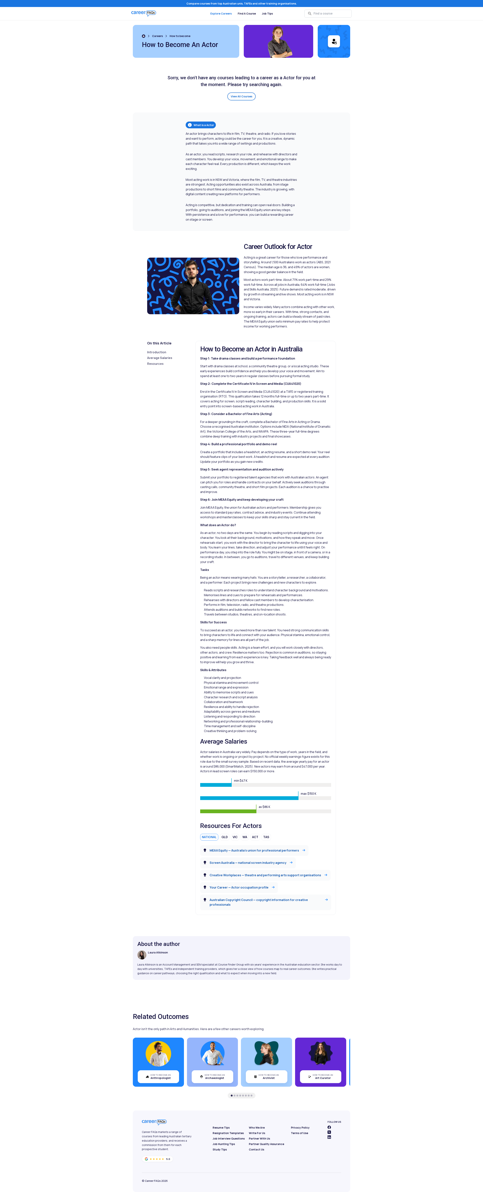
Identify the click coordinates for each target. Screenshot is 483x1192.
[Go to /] (143, 36)
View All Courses (241, 96)
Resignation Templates (228, 1133)
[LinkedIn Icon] (329, 1137)
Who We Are (257, 1127)
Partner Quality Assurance (266, 1144)
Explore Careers (221, 13)
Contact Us (256, 1149)
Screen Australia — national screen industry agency (248, 863)
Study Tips (220, 1149)
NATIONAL (209, 837)
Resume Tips (221, 1127)
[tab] (232, 1096)
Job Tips (267, 13)
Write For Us (257, 1133)
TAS (266, 837)
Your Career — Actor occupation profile (239, 887)
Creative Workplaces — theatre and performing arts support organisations (265, 875)
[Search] (310, 13)
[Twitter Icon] (329, 1132)
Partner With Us (259, 1138)
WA (244, 837)
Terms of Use (299, 1133)
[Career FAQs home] (143, 14)
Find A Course (247, 13)
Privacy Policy (300, 1127)
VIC (235, 837)
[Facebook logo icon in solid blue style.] (329, 1127)
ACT (255, 837)
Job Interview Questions (229, 1138)
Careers (157, 36)
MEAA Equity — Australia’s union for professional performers (254, 850)
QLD (225, 837)
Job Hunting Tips (224, 1144)
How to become (180, 36)
